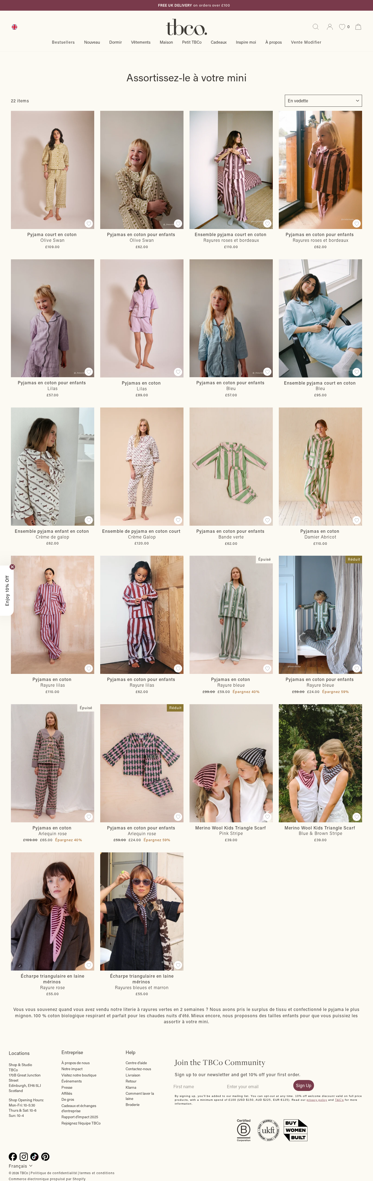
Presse (66, 1087)
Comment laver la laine (140, 1096)
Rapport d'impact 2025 (79, 1116)
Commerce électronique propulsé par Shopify (47, 1179)
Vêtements (140, 42)
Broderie (133, 1104)
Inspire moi (246, 42)
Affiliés (66, 1093)
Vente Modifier (306, 42)
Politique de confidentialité (54, 1173)
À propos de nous (75, 1062)
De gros (67, 1099)
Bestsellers (63, 42)
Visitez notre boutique (78, 1075)
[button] (7, 591)
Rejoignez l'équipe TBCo (80, 1123)
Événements (71, 1081)
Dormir (115, 42)
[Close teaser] (12, 567)
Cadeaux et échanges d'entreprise (78, 1108)
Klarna (131, 1087)
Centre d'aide (136, 1062)
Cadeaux (219, 42)
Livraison (133, 1075)
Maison (166, 42)
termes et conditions (97, 1173)
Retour (131, 1081)
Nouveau (92, 42)
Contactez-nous (138, 1068)
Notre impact (71, 1068)
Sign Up (303, 1085)
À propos (273, 42)
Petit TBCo (192, 42)
